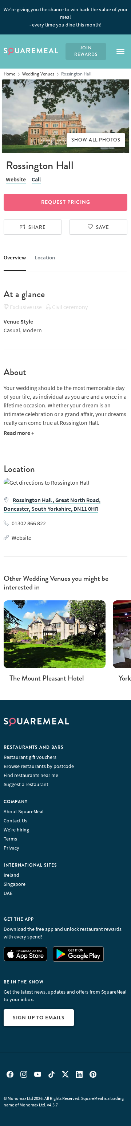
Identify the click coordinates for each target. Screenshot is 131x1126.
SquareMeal (31, 51)
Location (45, 257)
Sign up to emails (39, 1017)
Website (16, 179)
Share (37, 227)
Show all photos (95, 140)
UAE (8, 893)
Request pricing (65, 202)
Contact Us (15, 820)
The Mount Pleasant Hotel (46, 678)
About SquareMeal (24, 811)
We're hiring (16, 829)
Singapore (14, 884)
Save (102, 227)
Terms (10, 838)
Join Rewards (86, 51)
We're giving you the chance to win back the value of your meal (66, 17)
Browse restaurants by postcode (39, 766)
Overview (15, 257)
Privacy (11, 847)
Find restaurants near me (31, 775)
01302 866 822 (29, 523)
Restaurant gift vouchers (30, 757)
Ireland (11, 875)
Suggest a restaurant (26, 784)
